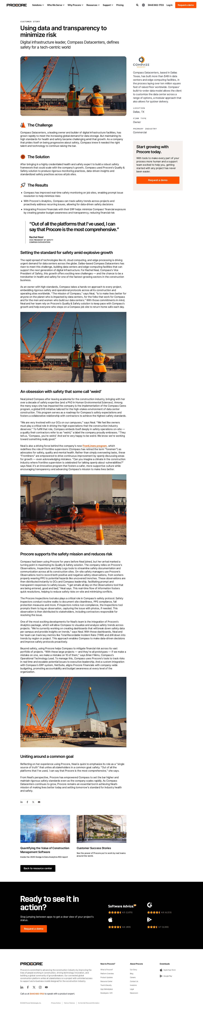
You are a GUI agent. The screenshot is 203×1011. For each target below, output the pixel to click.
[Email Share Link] (39, 802)
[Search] (137, 5)
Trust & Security (106, 985)
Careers (133, 977)
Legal (132, 989)
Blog (131, 973)
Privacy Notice (56, 1003)
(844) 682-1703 (156, 5)
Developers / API (106, 993)
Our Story (133, 970)
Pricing (119, 5)
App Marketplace (106, 989)
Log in (169, 5)
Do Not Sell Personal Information (88, 1003)
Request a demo (186, 5)
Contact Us (134, 981)
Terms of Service (69, 1003)
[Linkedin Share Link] (21, 802)
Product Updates (106, 977)
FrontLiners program (95, 445)
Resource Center (106, 981)
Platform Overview (107, 973)
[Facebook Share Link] (27, 802)
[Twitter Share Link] (33, 802)
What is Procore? (106, 970)
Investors (133, 985)
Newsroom (134, 993)
